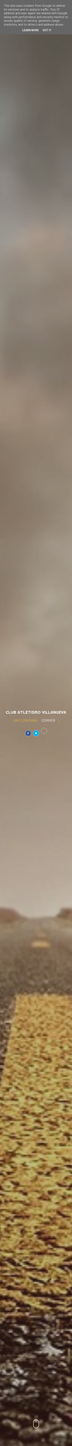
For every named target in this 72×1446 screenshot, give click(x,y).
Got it (47, 30)
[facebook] (28, 733)
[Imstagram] (44, 731)
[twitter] (36, 733)
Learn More (30, 30)
